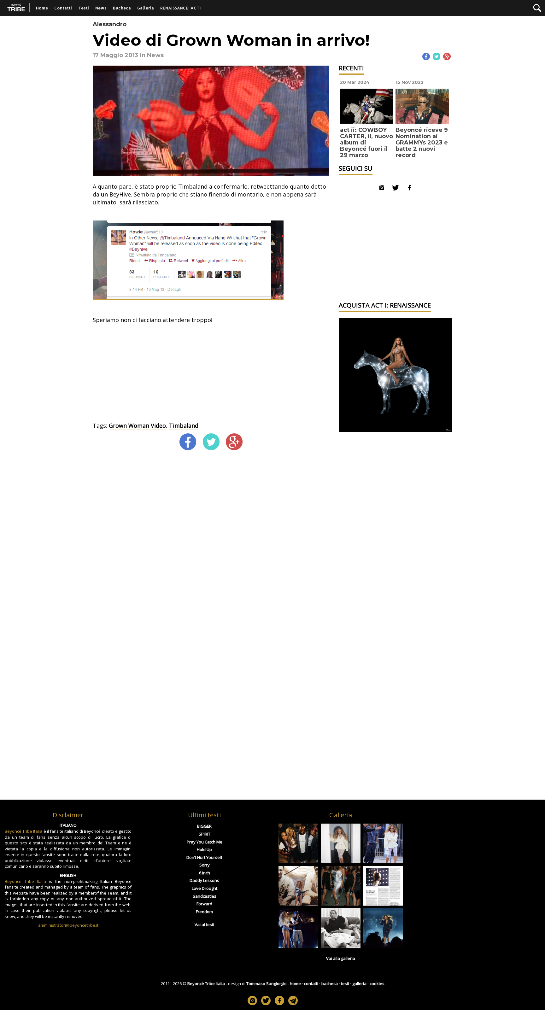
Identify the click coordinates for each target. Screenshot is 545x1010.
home (295, 983)
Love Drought (204, 888)
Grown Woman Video (137, 425)
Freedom (204, 911)
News (101, 7)
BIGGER (204, 826)
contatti (311, 983)
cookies (377, 983)
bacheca (329, 983)
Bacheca (122, 7)
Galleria (145, 7)
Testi (83, 7)
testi (345, 983)
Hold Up (204, 849)
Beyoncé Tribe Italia (23, 831)
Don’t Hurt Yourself (204, 857)
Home (42, 7)
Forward (204, 904)
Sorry (204, 865)
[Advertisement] (211, 374)
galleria (359, 983)
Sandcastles (204, 896)
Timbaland (183, 425)
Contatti (63, 7)
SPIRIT (204, 834)
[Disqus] (211, 545)
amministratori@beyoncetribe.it (68, 925)
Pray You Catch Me (204, 842)
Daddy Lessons (204, 880)
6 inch (204, 873)
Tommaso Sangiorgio (266, 983)
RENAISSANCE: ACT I (181, 7)
